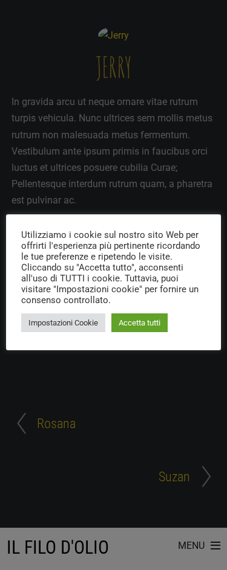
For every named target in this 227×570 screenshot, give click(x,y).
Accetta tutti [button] (139, 322)
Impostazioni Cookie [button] (63, 322)
